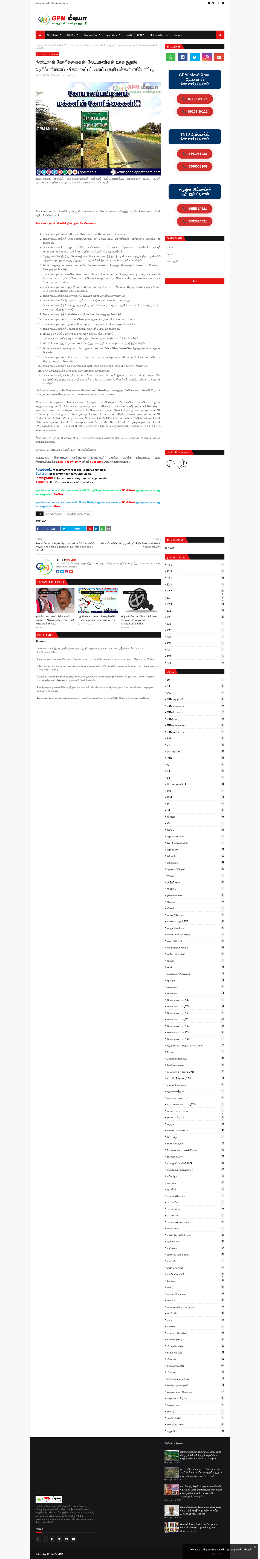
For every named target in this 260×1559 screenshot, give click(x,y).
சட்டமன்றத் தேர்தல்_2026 (195, 1078)
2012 (195, 656)
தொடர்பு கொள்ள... (59, 2)
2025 (195, 571)
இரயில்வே (195, 888)
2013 (195, 649)
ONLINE (195, 758)
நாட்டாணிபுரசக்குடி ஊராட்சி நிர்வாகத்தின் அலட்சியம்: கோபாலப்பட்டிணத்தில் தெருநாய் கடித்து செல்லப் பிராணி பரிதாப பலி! (201, 1472)
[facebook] (208, 3)
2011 (195, 663)
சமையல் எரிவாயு (195, 1097)
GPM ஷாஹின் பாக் (195, 732)
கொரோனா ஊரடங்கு (195, 1058)
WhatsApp (195, 817)
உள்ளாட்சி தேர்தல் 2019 (195, 921)
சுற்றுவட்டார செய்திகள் (195, 1110)
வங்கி (195, 1320)
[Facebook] (57, 571)
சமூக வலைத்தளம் (195, 1091)
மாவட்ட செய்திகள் (195, 1274)
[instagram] (218, 3)
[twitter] (213, 3)
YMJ (195, 823)
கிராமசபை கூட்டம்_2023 (195, 1026)
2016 (195, 630)
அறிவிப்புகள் (195, 862)
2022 (195, 591)
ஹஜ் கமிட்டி (195, 1431)
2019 (195, 610)
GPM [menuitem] (139, 35)
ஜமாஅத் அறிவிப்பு (195, 1418)
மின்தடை (195, 1280)
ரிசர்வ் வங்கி (195, 1313)
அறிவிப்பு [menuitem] (71, 35)
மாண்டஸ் (195, 1261)
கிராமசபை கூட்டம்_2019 (195, 999)
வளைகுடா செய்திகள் (195, 1333)
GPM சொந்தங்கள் (195, 699)
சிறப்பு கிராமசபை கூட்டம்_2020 (195, 1104)
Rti (195, 764)
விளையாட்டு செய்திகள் (195, 1378)
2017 (195, 623)
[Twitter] (62, 571)
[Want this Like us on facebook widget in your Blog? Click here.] (254, 1555)
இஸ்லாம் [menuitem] (178, 35)
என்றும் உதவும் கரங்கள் (195, 947)
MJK (195, 745)
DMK (195, 692)
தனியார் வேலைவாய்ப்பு (195, 1130)
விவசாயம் (195, 1359)
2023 (195, 584)
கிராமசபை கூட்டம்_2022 (195, 1019)
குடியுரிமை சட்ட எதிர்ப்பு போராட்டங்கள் (195, 1045)
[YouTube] (71, 571)
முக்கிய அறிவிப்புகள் (195, 1293)
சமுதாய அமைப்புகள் (195, 1084)
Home (39, 45)
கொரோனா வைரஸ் (195, 1065)
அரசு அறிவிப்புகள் (195, 836)
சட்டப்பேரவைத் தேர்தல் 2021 (56, 45)
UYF (195, 810)
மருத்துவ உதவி (195, 1241)
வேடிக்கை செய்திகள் (195, 1398)
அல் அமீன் (195, 856)
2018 (195, 617)
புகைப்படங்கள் (195, 1208)
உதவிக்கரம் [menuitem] (112, 35)
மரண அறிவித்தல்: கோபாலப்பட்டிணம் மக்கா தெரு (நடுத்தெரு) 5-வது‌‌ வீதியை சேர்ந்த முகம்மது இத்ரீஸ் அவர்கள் (200, 1510)
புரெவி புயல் (195, 1215)
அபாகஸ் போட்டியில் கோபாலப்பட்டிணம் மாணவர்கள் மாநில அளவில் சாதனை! (198, 1525)
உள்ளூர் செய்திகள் (54, 513)
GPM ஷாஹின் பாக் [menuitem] (159, 35)
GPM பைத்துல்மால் (195, 705)
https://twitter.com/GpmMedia (70, 473)
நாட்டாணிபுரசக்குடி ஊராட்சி (195, 1169)
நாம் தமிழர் (195, 1176)
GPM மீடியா (195, 719)
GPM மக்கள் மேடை (195, 712)
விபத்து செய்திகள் (195, 1346)
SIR (195, 777)
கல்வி (195, 967)
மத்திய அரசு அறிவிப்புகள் (195, 1235)
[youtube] (222, 3)
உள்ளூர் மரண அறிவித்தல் (195, 934)
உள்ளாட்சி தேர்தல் (195, 915)
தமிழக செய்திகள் (195, 1117)
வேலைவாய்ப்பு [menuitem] (91, 35)
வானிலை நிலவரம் (195, 1339)
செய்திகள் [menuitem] (53, 35)
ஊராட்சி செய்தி (195, 941)
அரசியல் (195, 830)
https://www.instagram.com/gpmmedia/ (81, 478)
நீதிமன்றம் (195, 1189)
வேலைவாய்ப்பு (195, 1404)
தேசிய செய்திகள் (195, 1143)
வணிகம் (195, 1326)
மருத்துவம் (195, 1248)
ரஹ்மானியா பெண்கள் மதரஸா (195, 1306)
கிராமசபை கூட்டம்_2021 (195, 1012)
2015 (195, 636)
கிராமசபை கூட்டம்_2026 (195, 1039)
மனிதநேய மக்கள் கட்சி (195, 1254)
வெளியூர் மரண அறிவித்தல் (195, 1391)
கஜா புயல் (195, 980)
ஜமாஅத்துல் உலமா (195, 1424)
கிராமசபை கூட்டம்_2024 (195, 1032)
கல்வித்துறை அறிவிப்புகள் (195, 973)
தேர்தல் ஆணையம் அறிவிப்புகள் (195, 1150)
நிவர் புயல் (195, 1182)
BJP (195, 679)
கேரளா (195, 1052)
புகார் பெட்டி (195, 1202)
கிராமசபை (195, 993)
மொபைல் (195, 1300)
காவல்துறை (195, 986)
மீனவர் (195, 1287)
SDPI (195, 771)
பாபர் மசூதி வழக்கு (195, 1195)
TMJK (195, 790)
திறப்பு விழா (195, 1137)
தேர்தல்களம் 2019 (195, 1156)
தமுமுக (195, 1124)
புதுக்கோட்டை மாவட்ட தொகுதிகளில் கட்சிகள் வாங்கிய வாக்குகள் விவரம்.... (97, 617)
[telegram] (45, 1539)
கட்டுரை (195, 960)
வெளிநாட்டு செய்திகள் (195, 1385)
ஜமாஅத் (195, 1411)
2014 (195, 643)
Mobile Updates (195, 751)
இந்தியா (195, 875)
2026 (195, 565)
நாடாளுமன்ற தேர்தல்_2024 (195, 1163)
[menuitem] (40, 35)
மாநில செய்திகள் (195, 1267)
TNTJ (195, 803)
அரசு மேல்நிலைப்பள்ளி (195, 843)
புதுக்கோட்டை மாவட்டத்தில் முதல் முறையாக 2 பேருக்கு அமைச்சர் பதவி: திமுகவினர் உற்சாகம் (55, 619)
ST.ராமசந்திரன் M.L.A (195, 784)
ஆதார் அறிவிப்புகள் (195, 869)
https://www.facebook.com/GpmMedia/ (79, 469)
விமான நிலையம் (195, 1352)
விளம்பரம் (195, 1372)
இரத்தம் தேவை (195, 882)
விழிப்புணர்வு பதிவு (195, 1365)
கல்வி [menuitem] (129, 35)
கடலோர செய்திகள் (195, 954)
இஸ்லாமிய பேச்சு (195, 895)
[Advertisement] (100, 196)
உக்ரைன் (195, 908)
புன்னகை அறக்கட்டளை (195, 1222)
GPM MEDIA (44, 75)
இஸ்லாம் (195, 901)
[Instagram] (66, 571)
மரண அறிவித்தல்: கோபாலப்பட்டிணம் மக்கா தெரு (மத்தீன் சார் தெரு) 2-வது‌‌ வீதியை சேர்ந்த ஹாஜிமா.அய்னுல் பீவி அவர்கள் (200, 1455)
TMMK (195, 797)
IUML (195, 738)
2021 (195, 597)
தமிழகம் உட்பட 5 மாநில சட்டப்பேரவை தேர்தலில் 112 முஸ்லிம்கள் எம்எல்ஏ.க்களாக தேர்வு (139, 619)
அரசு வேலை (195, 849)
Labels (170, 671)
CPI (195, 686)
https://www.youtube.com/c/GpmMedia (71, 482)
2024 (195, 578)
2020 (195, 604)
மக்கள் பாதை (195, 1228)
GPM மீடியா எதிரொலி (195, 725)
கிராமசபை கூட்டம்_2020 (195, 1006)
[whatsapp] (170, 57)
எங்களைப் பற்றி (42, 2)
